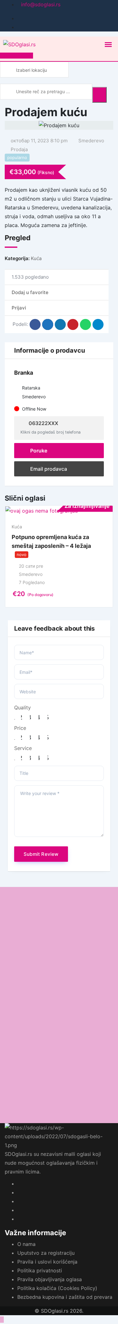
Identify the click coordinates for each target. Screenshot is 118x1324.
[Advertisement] (59, 946)
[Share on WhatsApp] (85, 324)
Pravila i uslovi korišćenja (47, 1262)
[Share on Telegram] (98, 324)
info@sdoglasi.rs (40, 4)
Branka (23, 372)
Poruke (38, 450)
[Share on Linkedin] (60, 324)
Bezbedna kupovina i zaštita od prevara (64, 1297)
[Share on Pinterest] (72, 324)
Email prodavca (48, 469)
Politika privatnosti (39, 1270)
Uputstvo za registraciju (46, 1253)
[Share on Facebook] (35, 324)
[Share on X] (47, 324)
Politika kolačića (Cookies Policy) (57, 1288)
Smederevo (91, 141)
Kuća (36, 258)
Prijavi (19, 308)
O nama (26, 1244)
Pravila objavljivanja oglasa (49, 1279)
